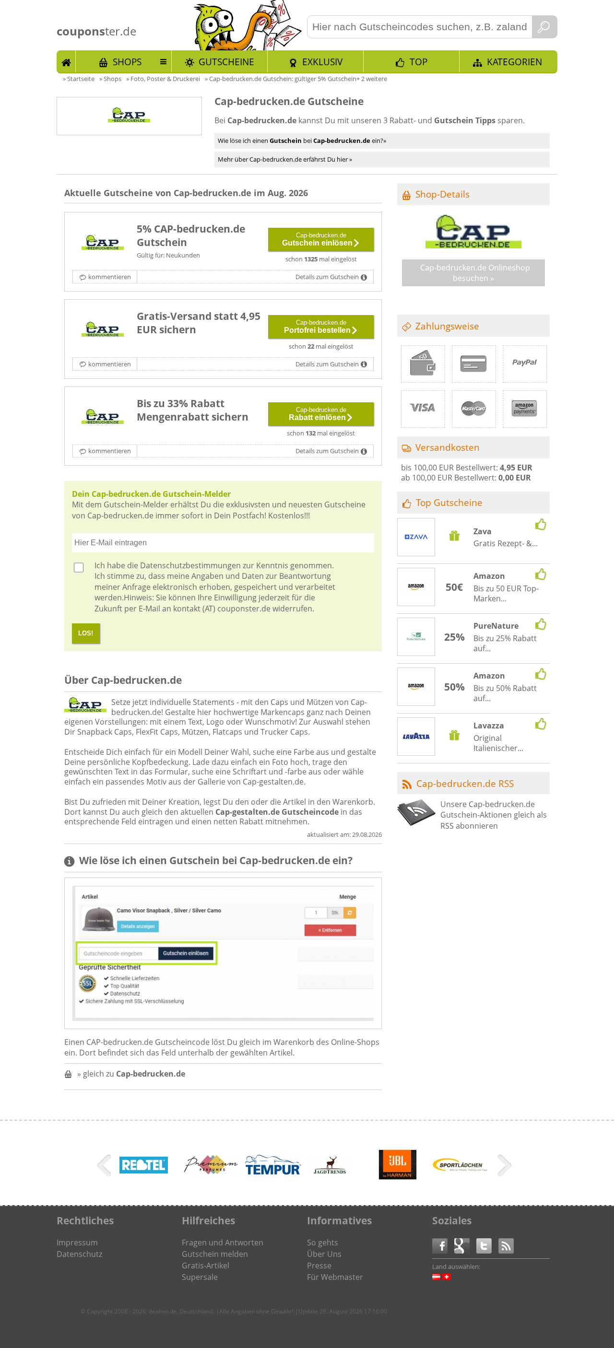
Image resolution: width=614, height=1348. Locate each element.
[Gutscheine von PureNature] (416, 637)
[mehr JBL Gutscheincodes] (397, 1181)
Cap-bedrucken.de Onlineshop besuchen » (475, 272)
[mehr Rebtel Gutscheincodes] (143, 1170)
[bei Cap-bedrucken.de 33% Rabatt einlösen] (102, 418)
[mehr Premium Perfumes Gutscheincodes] (210, 1172)
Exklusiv (322, 61)
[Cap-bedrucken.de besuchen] (473, 245)
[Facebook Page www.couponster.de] (443, 1245)
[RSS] (506, 1245)
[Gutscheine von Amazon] (416, 587)
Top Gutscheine (449, 502)
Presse (319, 1265)
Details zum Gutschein (327, 276)
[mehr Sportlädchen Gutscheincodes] (460, 1168)
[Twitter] (487, 1245)
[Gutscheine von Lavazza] (416, 737)
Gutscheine (226, 61)
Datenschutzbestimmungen (190, 565)
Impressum (77, 1242)
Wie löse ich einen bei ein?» (302, 140)
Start (66, 61)
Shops (127, 61)
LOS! (85, 633)
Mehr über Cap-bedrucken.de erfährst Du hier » (285, 159)
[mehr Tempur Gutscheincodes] (273, 1173)
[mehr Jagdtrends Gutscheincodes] (330, 1171)
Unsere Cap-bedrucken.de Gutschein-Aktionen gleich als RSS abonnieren (493, 815)
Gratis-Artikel (205, 1265)
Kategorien (514, 61)
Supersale (200, 1277)
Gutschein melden (215, 1254)
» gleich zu (131, 1073)
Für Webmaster (335, 1277)
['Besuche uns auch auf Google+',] (465, 1245)
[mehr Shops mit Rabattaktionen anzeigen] (105, 1167)
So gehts (322, 1242)
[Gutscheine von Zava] (416, 538)
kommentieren (109, 276)
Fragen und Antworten (222, 1242)
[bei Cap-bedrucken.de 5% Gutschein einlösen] (102, 243)
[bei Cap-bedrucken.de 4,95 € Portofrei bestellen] (102, 330)
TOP (418, 61)
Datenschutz (79, 1254)
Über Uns (324, 1254)
